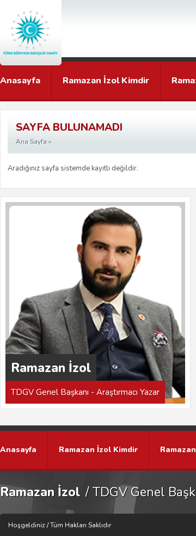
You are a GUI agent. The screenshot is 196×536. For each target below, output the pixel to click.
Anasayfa (20, 81)
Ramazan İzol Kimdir (106, 81)
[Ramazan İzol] (31, 32)
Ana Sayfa (31, 141)
